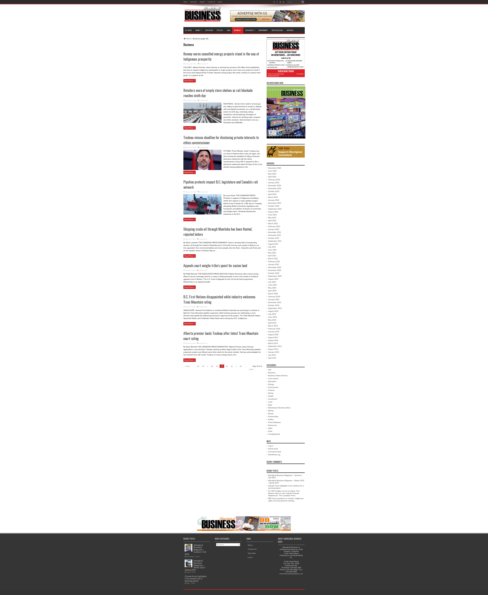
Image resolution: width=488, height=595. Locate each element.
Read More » (189, 81)
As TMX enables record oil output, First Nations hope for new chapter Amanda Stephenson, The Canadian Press (284, 493)
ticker (270, 431)
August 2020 (273, 279)
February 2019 (274, 329)
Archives (290, 30)
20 (203, 366)
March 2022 (273, 223)
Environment (263, 30)
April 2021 (272, 256)
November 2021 (274, 235)
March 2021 (273, 259)
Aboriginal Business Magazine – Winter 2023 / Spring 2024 (195, 565)
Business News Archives (278, 376)
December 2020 (274, 267)
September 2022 (275, 209)
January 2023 (273, 200)
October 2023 (273, 191)
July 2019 (272, 314)
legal (270, 405)
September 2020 (275, 276)
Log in (270, 446)
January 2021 (273, 264)
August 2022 (273, 212)
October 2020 (273, 273)
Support (202, 2)
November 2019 (274, 302)
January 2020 (273, 299)
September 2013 (275, 346)
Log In (220, 2)
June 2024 (272, 171)
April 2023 (272, 194)
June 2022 (272, 215)
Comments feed (274, 452)
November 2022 (274, 203)
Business (237, 30)
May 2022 (272, 218)
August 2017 (273, 337)
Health (270, 396)
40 (241, 366)
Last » (251, 369)
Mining (270, 411)
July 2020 (272, 282)
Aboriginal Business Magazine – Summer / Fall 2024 (195, 549)
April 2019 (272, 323)
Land (228, 30)
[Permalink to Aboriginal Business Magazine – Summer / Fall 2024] (188, 551)
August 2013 (273, 349)
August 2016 (273, 340)
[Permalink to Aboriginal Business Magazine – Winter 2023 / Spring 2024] (188, 567)
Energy (271, 384)
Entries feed (273, 449)
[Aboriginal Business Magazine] (202, 23)
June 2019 (272, 317)
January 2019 (273, 332)
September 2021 (275, 241)
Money (198, 30)
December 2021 (274, 232)
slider (270, 428)
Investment (272, 399)
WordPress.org (274, 455)
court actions (273, 378)
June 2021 (272, 250)
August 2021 (273, 244)
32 (232, 366)
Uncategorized (274, 434)
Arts (269, 370)
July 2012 (272, 355)
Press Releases (277, 30)
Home (188, 39)
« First (187, 366)
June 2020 (272, 285)
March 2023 (273, 197)
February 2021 (274, 261)
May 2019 (272, 320)
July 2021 (272, 247)
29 (217, 366)
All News (188, 30)
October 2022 (273, 206)
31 (227, 366)
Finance (271, 390)
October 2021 (273, 238)
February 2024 (274, 180)
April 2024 (272, 177)
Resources (272, 425)
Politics (220, 30)
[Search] (303, 2)
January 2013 (273, 352)
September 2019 (275, 308)
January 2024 (273, 183)
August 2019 (273, 311)
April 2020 (272, 291)
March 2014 (273, 343)
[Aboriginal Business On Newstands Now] (267, 21)
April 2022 (272, 221)
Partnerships (273, 416)
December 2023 (274, 185)
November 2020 (274, 270)
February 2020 (274, 297)
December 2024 (274, 168)
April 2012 (272, 358)
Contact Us (211, 2)
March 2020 (273, 294)
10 (198, 366)
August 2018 (273, 335)
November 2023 (274, 188)
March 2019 (273, 326)
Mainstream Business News (279, 408)
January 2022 (273, 229)
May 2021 (272, 253)
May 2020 (272, 288)
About (185, 2)
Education (209, 30)
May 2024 (272, 174)
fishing (270, 393)
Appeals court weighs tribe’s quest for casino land (215, 265)
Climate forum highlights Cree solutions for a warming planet (196, 578)
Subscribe (193, 2)
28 (212, 366)
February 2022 (274, 226)
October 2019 (273, 305)
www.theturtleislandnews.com (291, 574)
